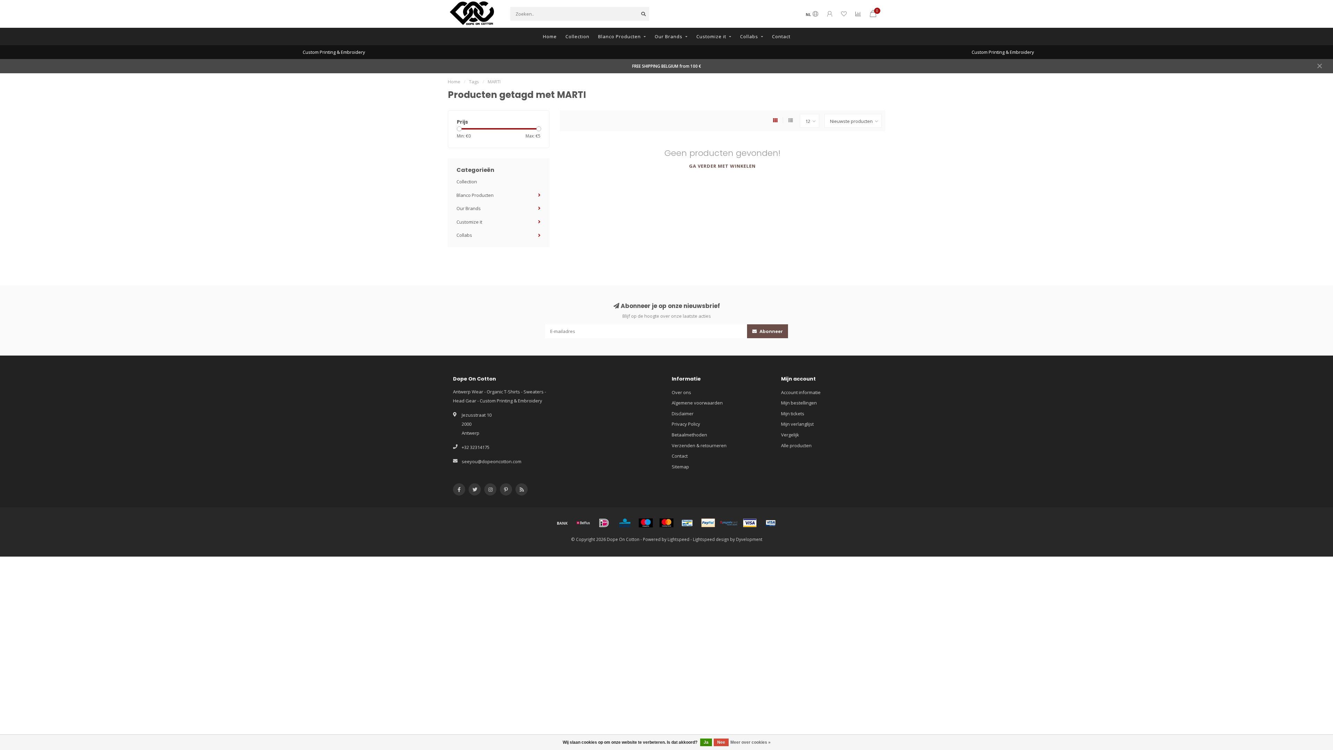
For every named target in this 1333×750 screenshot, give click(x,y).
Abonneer (770, 331)
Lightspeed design (711, 539)
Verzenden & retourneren (699, 445)
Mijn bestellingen (799, 403)
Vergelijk (790, 435)
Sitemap (680, 467)
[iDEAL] (604, 523)
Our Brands (668, 36)
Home (550, 36)
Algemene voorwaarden (697, 403)
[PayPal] (708, 523)
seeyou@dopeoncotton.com (491, 461)
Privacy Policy (686, 424)
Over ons (681, 392)
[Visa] (749, 523)
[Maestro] (645, 523)
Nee (721, 742)
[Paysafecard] (729, 523)
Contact (781, 36)
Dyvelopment (749, 539)
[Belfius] (583, 523)
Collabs (749, 36)
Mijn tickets (792, 413)
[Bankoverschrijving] (562, 523)
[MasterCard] (666, 523)
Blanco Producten (619, 36)
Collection (577, 36)
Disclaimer (683, 413)
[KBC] (625, 523)
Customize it (711, 36)
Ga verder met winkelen (722, 166)
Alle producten (796, 445)
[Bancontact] (687, 523)
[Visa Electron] (770, 523)
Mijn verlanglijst (797, 424)
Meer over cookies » (750, 742)
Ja (706, 742)
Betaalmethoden (689, 435)
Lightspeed (678, 539)
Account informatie (801, 392)
